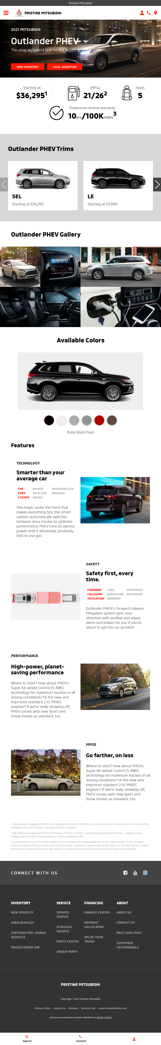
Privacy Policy (42, 1008)
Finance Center (97, 912)
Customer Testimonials (128, 945)
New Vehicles (22, 912)
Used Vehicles (22, 922)
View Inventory (27, 67)
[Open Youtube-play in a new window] (135, 873)
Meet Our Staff (129, 932)
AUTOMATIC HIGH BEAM (135, 591)
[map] (155, 12)
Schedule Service (64, 928)
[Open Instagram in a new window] (145, 873)
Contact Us (125, 922)
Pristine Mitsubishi (80, 3)
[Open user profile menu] (134, 1039)
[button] (157, 184)
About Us (124, 912)
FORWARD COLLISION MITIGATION (95, 593)
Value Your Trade (93, 939)
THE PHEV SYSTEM (23, 492)
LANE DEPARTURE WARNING (115, 593)
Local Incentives (65, 67)
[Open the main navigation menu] (6, 13)
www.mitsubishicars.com (112, 1008)
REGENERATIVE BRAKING (63, 490)
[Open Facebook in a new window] (125, 873)
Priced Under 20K (25, 947)
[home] (43, 12)
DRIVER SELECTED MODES (40, 492)
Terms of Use (88, 1008)
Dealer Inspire (104, 1017)
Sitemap (73, 1008)
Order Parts (67, 951)
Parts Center (68, 941)
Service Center (63, 914)
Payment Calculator (94, 924)
